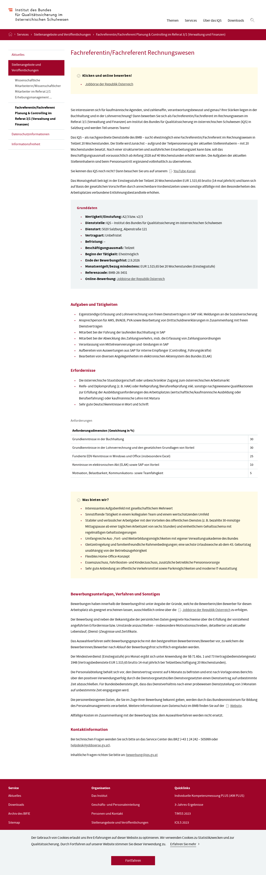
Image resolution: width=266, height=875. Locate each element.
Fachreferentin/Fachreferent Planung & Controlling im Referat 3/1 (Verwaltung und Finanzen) (35, 116)
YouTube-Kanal (184, 171)
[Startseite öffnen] (10, 34)
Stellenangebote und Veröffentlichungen (62, 34)
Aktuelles (18, 55)
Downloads (236, 21)
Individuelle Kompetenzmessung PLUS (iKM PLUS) (209, 796)
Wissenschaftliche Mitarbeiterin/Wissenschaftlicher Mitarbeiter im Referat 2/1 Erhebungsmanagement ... (38, 89)
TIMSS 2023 (183, 814)
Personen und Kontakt (107, 814)
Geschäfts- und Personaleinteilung (115, 805)
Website (236, 706)
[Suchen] (252, 20)
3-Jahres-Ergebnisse (189, 805)
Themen (173, 21)
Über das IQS (212, 21)
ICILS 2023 (182, 822)
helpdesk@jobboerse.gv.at (90, 745)
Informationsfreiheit (26, 144)
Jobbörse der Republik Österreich (109, 84)
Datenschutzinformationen (30, 134)
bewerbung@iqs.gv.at (142, 755)
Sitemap (14, 822)
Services (191, 21)
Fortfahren (133, 861)
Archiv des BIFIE (19, 814)
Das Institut (99, 796)
